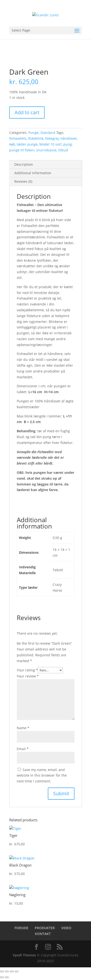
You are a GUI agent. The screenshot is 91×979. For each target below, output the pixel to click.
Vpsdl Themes (24, 955)
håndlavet (68, 138)
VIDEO (66, 928)
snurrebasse (46, 150)
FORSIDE (21, 928)
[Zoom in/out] (2, 971)
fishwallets (17, 138)
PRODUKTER (45, 928)
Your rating (27, 670)
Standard (47, 132)
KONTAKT (43, 933)
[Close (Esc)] (16, 971)
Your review (28, 676)
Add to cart (27, 112)
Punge (33, 132)
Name (23, 728)
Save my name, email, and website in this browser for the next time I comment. (42, 775)
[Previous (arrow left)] (2, 977)
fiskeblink (35, 138)
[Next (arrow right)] (7, 977)
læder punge (27, 144)
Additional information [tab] (32, 173)
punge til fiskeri (21, 150)
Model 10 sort (50, 144)
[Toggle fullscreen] (7, 971)
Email (23, 748)
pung (67, 144)
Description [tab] (23, 164)
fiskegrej (52, 138)
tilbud (63, 150)
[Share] (12, 971)
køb (12, 144)
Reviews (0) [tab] (23, 181)
